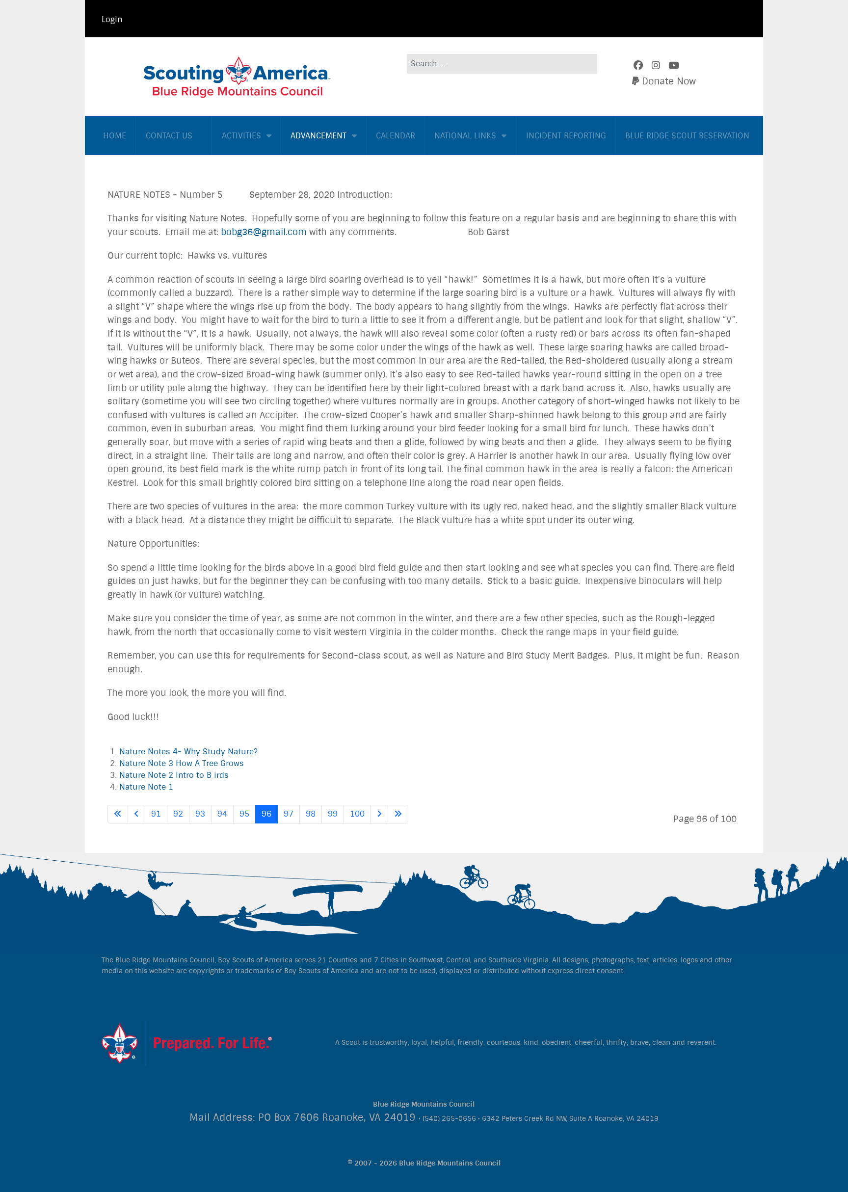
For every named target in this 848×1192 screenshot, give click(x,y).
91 (156, 814)
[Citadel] (187, 1042)
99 (333, 814)
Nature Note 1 (146, 787)
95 (244, 814)
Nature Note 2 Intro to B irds (174, 775)
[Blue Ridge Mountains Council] (237, 76)
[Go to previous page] (136, 814)
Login (112, 19)
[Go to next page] (379, 814)
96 (266, 814)
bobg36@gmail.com (264, 232)
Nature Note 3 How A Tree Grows (181, 763)
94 (222, 814)
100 (357, 814)
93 (200, 814)
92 (178, 814)
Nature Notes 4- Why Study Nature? (188, 751)
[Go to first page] (117, 814)
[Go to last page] (398, 814)
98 (311, 814)
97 (288, 814)
